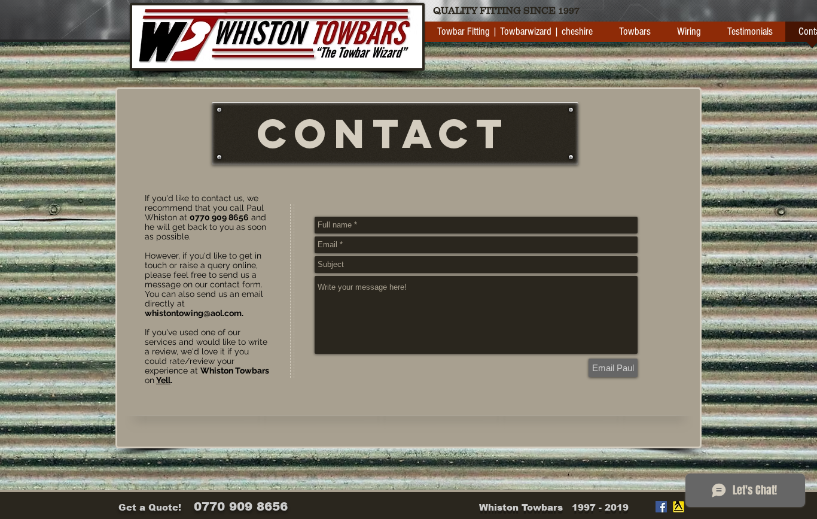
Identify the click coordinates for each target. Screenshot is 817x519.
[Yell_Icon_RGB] (678, 506)
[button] (635, 36)
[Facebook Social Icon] (661, 506)
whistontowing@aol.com (193, 313)
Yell (163, 380)
